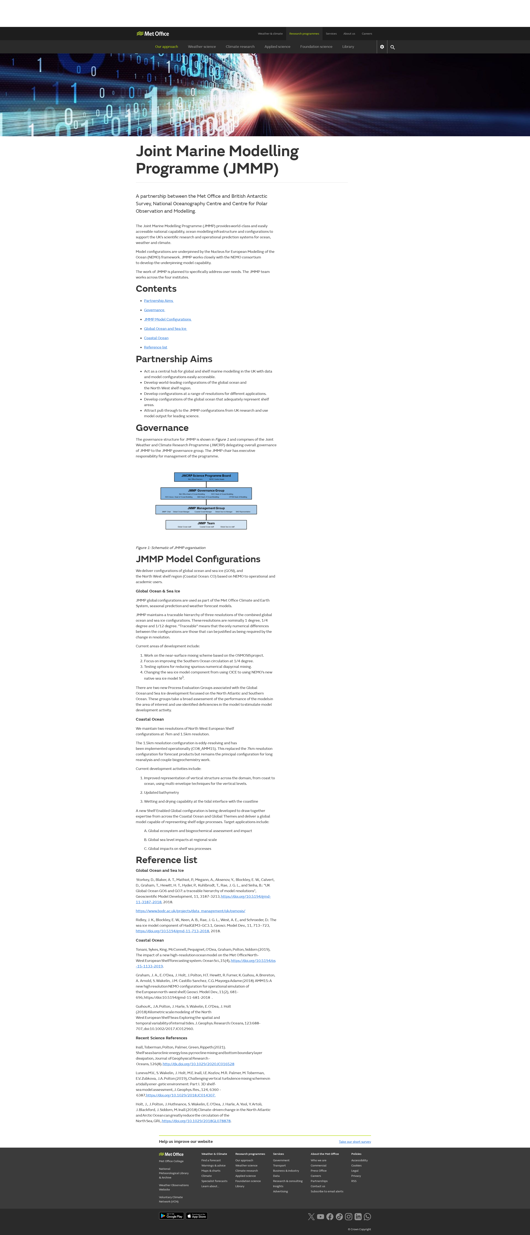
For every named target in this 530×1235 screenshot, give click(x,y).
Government (281, 1160)
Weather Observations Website (174, 1187)
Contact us (318, 1186)
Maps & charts (210, 1170)
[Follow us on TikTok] (339, 1216)
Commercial (318, 1165)
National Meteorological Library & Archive (174, 1173)
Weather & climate (270, 33)
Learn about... (210, 1186)
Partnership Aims (159, 300)
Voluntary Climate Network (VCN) (171, 1199)
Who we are (318, 1160)
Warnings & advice (213, 1165)
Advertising (280, 1191)
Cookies (356, 1165)
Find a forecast (211, 1160)
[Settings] (382, 46)
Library (348, 46)
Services (331, 33)
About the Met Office (325, 1154)
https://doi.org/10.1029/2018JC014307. (181, 1095)
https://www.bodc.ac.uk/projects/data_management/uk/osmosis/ (190, 911)
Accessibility (359, 1160)
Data (276, 1176)
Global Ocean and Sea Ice (165, 328)
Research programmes (304, 33)
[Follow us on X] (311, 1216)
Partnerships (319, 1181)
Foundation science (316, 46)
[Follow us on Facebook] (330, 1216)
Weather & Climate (214, 1154)
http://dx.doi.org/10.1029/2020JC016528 (198, 1064)
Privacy (356, 1176)
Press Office (319, 1170)
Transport (279, 1165)
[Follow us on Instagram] (348, 1216)
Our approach (166, 46)
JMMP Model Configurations (168, 319)
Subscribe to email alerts (327, 1191)
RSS (354, 1181)
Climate (206, 1176)
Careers (367, 33)
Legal (355, 1170)
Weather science (202, 46)
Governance (154, 310)
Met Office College (171, 1161)
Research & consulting (288, 1181)
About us (349, 33)
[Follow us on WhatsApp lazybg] (367, 1216)
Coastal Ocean (156, 338)
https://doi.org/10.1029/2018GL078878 (196, 1121)
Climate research (240, 46)
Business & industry (286, 1170)
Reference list (155, 347)
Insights (278, 1186)
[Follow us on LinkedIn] (358, 1216)
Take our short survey (355, 1142)
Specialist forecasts (214, 1181)
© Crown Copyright (359, 1229)
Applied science (277, 46)
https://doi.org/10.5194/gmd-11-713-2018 (172, 931)
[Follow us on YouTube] (320, 1216)
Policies (356, 1154)
